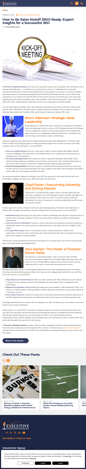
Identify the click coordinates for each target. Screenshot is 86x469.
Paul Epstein (34, 249)
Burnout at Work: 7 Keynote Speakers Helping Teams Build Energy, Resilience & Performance (19, 405)
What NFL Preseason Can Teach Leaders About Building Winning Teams (58, 405)
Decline (43, 463)
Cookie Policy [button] (68, 456)
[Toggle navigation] (76, 3)
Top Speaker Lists (13, 27)
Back (6, 10)
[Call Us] (81, 3)
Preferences (25, 463)
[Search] (71, 3)
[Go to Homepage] (10, 3)
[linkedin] (19, 433)
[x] (15, 433)
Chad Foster (34, 184)
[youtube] (24, 433)
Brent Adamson (37, 117)
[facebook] (6, 433)
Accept (60, 463)
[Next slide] (8, 360)
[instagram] (11, 433)
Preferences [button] (32, 458)
